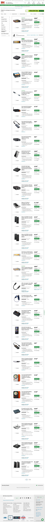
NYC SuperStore (34, 0)
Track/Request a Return (6, 505)
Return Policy (5, 504)
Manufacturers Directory (16, 510)
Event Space (25, 508)
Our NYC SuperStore (16, 505)
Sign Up (17, 498)
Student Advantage (26, 505)
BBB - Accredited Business (5, 517)
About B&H (14, 504)
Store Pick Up (38, 512)
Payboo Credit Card (16, 508)
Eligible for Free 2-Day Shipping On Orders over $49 (38, 289)
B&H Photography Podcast (27, 510)
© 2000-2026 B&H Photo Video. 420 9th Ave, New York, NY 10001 (11, 520)
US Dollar (40, 497)
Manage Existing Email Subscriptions (8, 500)
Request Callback (40, 507)
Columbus (22, 6)
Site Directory (5, 510)
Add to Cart (37, 22)
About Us (38, 0)
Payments (4, 508)
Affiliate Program (15, 509)
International (5, 509)
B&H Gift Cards (38, 513)
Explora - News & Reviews (27, 509)
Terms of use (23, 520)
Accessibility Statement (39, 520)
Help (39, 0)
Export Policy (32, 520)
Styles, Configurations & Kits (25, 31)
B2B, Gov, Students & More (8, 0)
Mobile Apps (31, 517)
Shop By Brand (5, 511)
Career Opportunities (16, 511)
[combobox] (36, 14)
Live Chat (42, 0)
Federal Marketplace (26, 504)
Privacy (27, 520)
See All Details (24, 290)
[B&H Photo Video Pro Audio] (3, 2)
